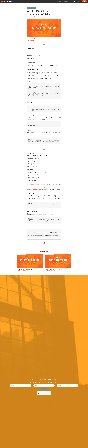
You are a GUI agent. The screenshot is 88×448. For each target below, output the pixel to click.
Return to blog (4, 4)
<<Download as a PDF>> (32, 38)
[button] (59, 1)
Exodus (44, 243)
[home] (6, 1)
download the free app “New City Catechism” (39, 221)
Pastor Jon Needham (35, 55)
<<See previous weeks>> (32, 40)
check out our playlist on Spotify (36, 189)
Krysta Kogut (36, 16)
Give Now (84, 1)
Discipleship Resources (21, 254)
